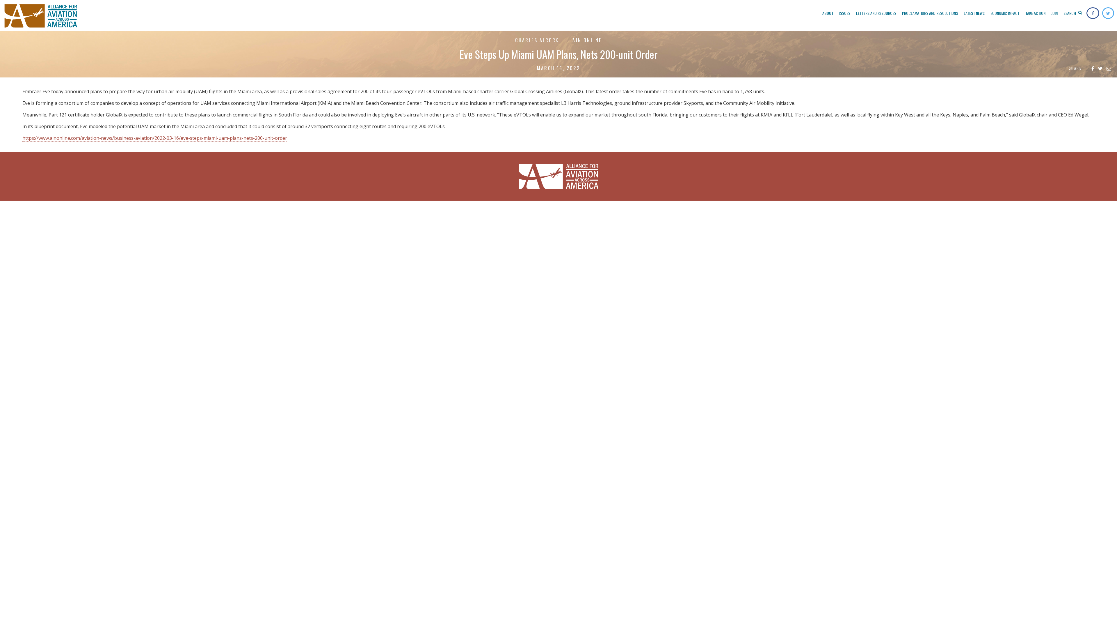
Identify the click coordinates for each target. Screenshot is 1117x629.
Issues (844, 13)
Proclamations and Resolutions (930, 13)
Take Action (1035, 13)
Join (1054, 13)
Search (1070, 13)
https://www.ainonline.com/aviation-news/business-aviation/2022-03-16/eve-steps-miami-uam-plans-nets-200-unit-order (154, 138)
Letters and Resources (876, 13)
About (827, 13)
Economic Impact (1005, 13)
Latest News (974, 13)
